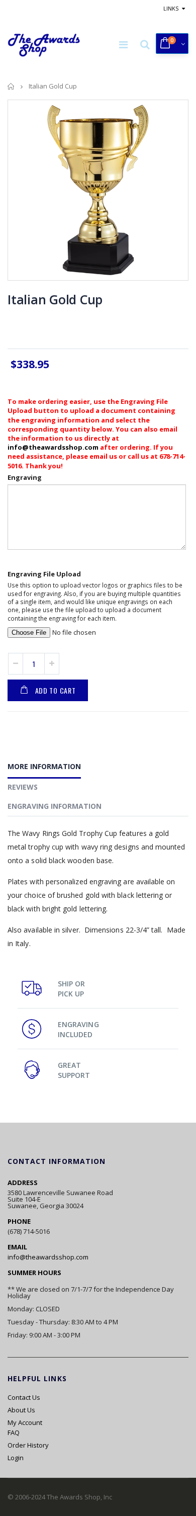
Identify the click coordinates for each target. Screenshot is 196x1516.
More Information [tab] (44, 766)
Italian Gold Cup (55, 299)
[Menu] (123, 44)
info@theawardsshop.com (53, 447)
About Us (21, 1409)
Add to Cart (55, 690)
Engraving (25, 477)
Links (170, 8)
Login (16, 1457)
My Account (25, 1422)
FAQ (14, 1432)
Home (11, 86)
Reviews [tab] (23, 787)
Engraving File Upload (44, 573)
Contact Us (24, 1397)
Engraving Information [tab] (55, 806)
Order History (28, 1445)
